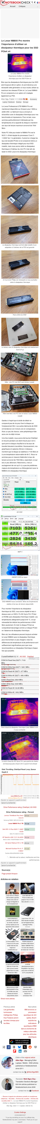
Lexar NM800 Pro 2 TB (16, 796)
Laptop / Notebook (9, 102)
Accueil (12, 6)
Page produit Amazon (10, 873)
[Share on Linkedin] (20, 1051)
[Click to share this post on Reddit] (30, 1047)
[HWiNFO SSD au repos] (19, 565)
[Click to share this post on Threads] (14, 1047)
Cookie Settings (20, 1112)
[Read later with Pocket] (35, 1047)
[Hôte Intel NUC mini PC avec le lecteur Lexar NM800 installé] (20, 398)
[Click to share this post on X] (25, 1047)
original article (30, 1057)
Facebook (35, 1090)
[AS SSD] (19, 493)
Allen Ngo (19, 1060)
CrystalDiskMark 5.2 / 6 (9, 656)
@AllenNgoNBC (32, 1072)
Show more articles (8, 998)
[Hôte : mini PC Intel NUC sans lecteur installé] (19, 367)
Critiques (22, 6)
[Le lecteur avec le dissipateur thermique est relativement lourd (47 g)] (20, 332)
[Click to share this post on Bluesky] (19, 1047)
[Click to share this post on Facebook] (9, 1047)
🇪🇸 (27, 99)
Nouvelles (11, 1099)
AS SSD (23, 656)
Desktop (18, 102)
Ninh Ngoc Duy (29, 1079)
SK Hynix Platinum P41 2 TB (15, 798)
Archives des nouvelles (22, 1099)
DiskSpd (30, 656)
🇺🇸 (24, 99)
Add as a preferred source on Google (22, 1041)
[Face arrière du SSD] (19, 299)
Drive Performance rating (12, 807)
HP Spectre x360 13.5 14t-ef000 (12, 837)
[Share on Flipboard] (15, 1051)
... (37, 6)
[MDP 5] (20, 533)
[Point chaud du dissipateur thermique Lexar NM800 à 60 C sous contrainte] (19, 712)
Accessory (33, 99)
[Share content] (4, 1047)
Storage (25, 102)
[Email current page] (25, 1051)
